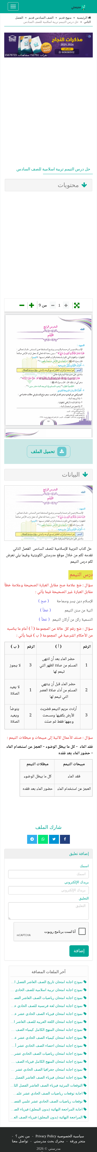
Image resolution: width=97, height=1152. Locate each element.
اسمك (84, 866)
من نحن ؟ (22, 1136)
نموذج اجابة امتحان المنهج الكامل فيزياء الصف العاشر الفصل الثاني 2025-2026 (47, 1061)
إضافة (79, 950)
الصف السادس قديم (41, 17)
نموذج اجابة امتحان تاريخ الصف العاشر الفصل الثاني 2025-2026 (47, 982)
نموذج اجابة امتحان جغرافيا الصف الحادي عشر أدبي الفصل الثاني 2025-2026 (47, 1069)
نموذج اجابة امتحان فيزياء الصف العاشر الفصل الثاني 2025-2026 (47, 1077)
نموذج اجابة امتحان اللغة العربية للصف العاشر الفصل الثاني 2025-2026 (47, 1022)
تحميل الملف (43, 451)
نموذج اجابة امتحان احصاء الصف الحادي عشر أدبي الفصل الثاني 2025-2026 (47, 1046)
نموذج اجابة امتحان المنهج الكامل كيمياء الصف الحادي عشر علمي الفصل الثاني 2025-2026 (47, 1030)
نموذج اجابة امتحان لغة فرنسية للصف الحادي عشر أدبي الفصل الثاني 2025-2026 (47, 1006)
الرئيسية (82, 17)
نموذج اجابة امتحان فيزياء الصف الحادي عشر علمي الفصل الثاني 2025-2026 (47, 1014)
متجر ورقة (77, 1141)
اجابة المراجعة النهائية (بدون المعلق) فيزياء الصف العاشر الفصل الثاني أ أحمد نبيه (47, 1109)
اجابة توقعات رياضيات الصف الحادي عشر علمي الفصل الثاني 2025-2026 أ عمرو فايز (47, 1093)
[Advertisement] (48, 110)
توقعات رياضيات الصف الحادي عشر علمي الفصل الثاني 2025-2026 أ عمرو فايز (47, 1101)
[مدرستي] (79, 6)
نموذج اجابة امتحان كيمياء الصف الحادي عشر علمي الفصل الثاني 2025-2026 (47, 1038)
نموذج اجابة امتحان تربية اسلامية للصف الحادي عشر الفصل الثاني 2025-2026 (47, 990)
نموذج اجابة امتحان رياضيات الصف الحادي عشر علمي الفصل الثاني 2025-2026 (47, 1053)
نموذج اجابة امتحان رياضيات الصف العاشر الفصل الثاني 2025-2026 (47, 998)
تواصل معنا (20, 1141)
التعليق (84, 898)
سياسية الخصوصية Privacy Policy (60, 1136)
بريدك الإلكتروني (76, 882)
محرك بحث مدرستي (49, 1141)
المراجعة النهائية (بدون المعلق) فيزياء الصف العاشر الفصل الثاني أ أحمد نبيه (47, 1117)
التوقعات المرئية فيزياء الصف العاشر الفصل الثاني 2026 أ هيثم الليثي (47, 1085)
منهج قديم (65, 17)
